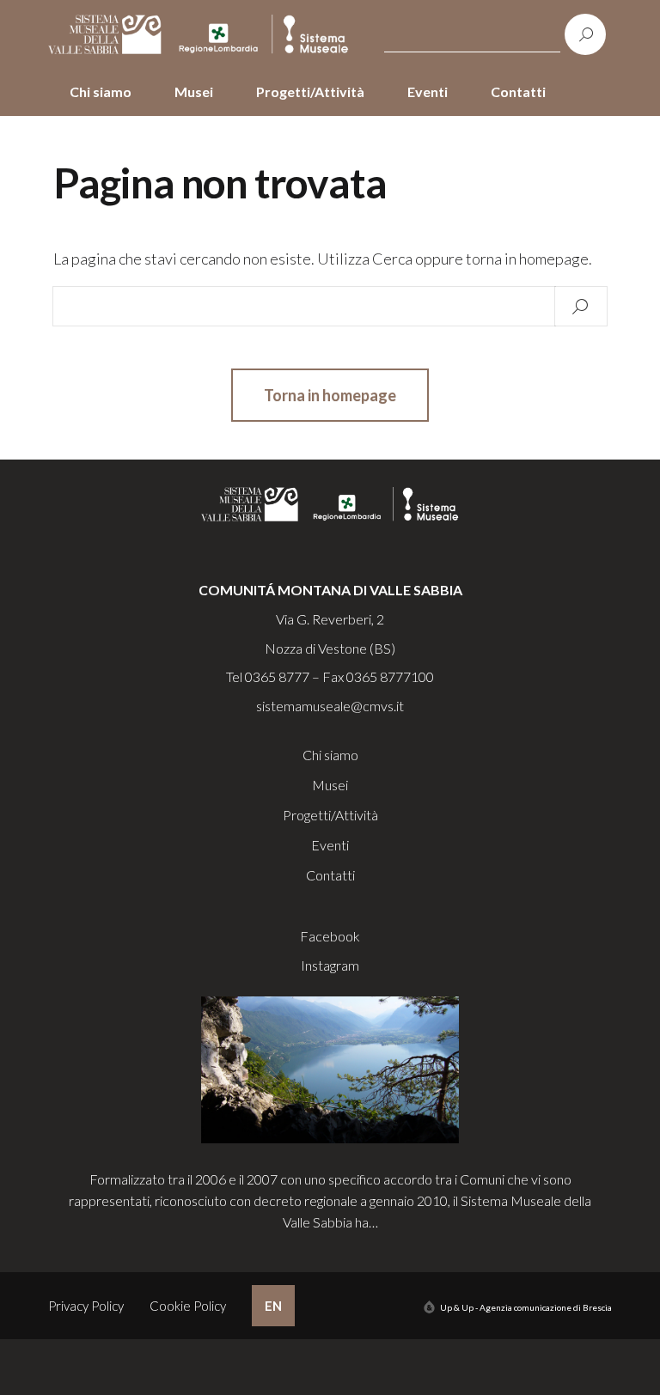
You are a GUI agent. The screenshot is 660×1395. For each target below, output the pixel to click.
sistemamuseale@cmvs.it (330, 706)
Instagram (330, 965)
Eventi (427, 91)
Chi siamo (100, 91)
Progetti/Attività (310, 91)
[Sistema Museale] (202, 35)
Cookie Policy (188, 1305)
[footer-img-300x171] (330, 1068)
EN (273, 1305)
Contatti (518, 91)
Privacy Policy (86, 1305)
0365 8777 (277, 676)
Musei (193, 91)
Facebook (330, 936)
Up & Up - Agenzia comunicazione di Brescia (526, 1307)
